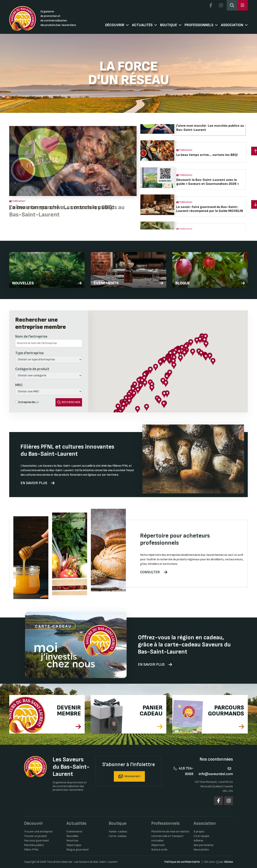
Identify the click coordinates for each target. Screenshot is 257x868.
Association (232, 25)
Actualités (142, 25)
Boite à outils (159, 849)
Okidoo (228, 862)
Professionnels (199, 25)
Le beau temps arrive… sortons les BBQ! (61, 207)
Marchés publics (34, 845)
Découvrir (114, 25)
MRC (19, 385)
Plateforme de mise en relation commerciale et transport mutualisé (170, 836)
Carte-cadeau (118, 836)
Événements (74, 831)
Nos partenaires (204, 845)
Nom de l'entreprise (31, 336)
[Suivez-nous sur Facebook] (210, 5)
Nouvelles (72, 836)
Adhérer (199, 840)
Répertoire (158, 845)
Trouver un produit (35, 836)
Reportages (73, 845)
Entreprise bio (27, 402)
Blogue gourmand (77, 849)
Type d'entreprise (29, 353)
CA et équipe (201, 836)
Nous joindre (201, 849)
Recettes (72, 840)
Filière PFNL (31, 849)
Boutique (168, 25)
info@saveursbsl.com (216, 774)
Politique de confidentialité (182, 862)
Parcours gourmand (36, 840)
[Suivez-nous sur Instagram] (221, 5)
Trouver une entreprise (38, 831)
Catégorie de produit (32, 369)
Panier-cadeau (118, 831)
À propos (199, 831)
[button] (174, 353)
